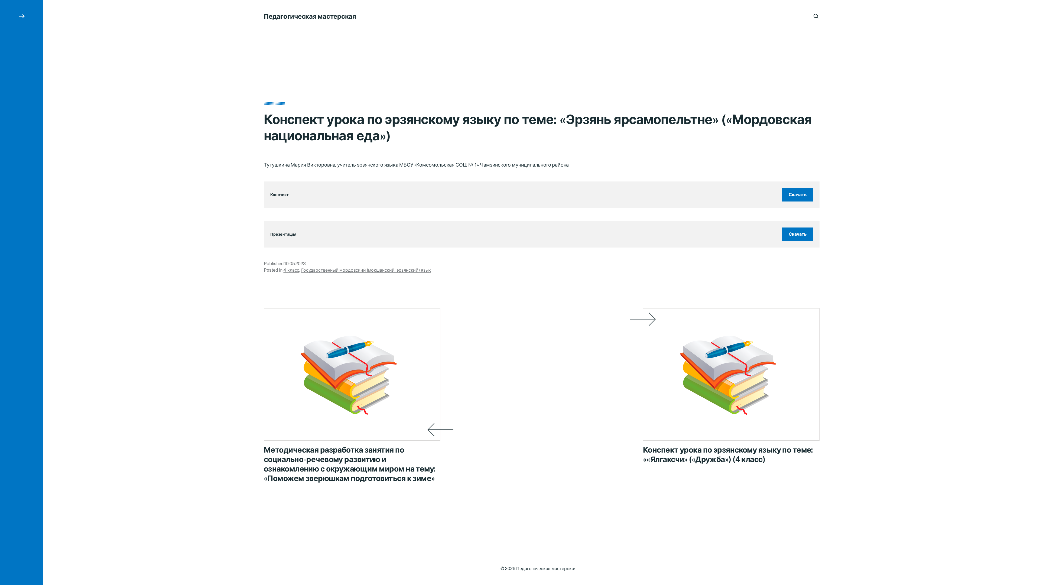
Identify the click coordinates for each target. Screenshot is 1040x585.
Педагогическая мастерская (310, 16)
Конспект (279, 194)
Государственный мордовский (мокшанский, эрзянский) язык (366, 270)
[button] (21, 292)
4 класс (291, 270)
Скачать (798, 194)
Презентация (283, 234)
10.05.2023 (295, 263)
